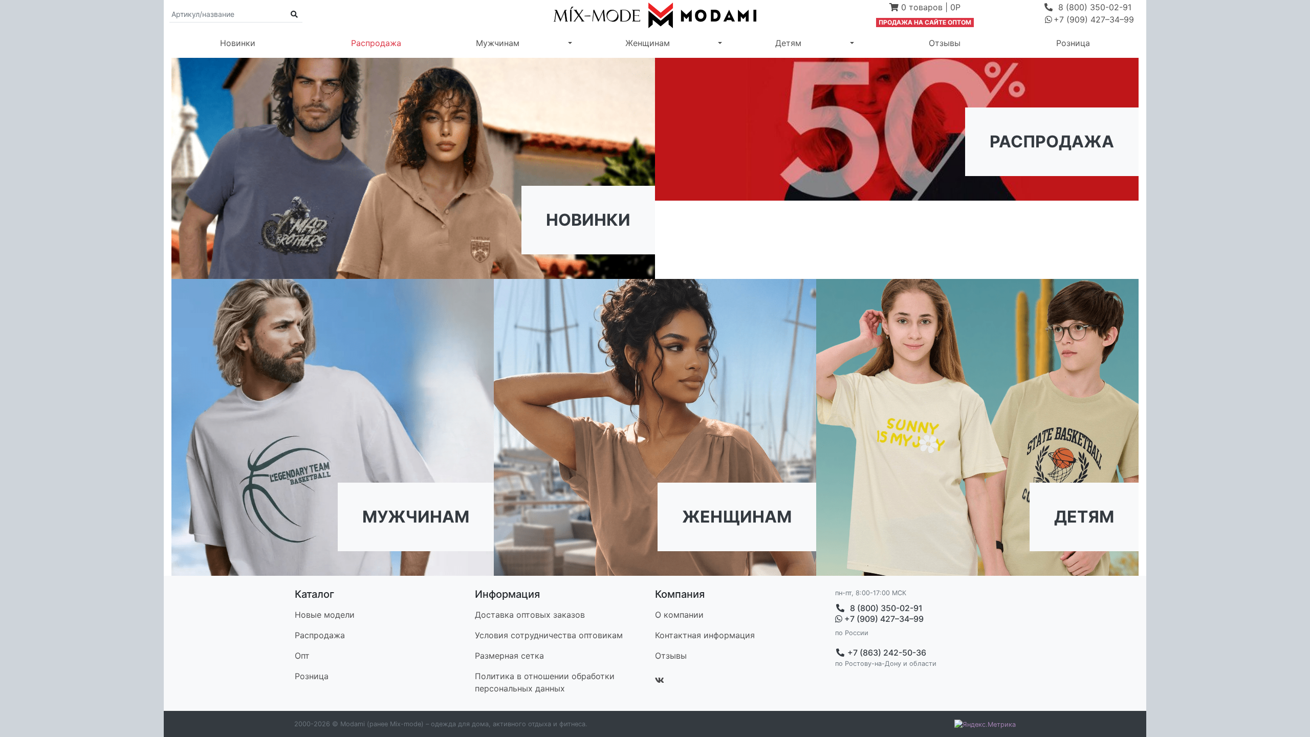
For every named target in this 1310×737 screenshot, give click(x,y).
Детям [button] (788, 43)
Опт (302, 656)
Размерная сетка (509, 656)
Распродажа (376, 43)
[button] (925, 8)
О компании (679, 615)
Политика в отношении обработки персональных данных (545, 682)
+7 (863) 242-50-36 (885, 652)
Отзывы (944, 43)
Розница (1073, 43)
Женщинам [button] (647, 43)
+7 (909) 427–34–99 (883, 619)
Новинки (237, 43)
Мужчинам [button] (497, 43)
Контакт (705, 635)
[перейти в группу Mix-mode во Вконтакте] (659, 680)
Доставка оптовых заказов (530, 615)
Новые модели (325, 615)
